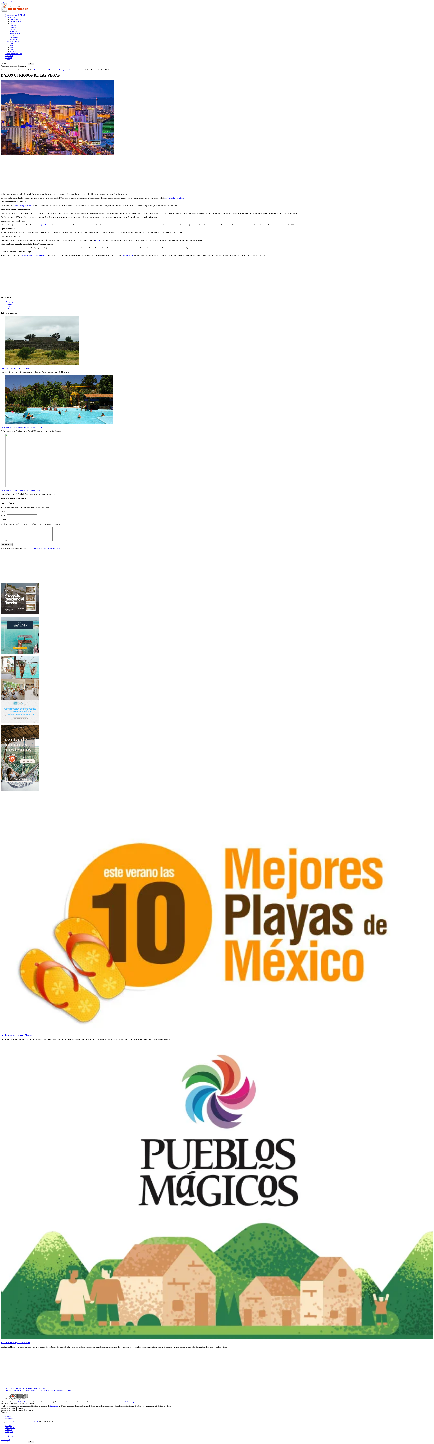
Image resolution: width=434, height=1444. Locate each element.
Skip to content (6, 2)
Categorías (9, 1432)
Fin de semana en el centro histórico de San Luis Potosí (20, 490)
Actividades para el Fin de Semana (66, 70)
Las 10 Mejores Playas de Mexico (16, 1035)
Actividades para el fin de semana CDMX (23, 1422)
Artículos (8, 1430)
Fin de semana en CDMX (43, 70)
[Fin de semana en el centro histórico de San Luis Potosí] (56, 486)
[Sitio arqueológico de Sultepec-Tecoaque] (42, 364)
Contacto (8, 1426)
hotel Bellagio (128, 255)
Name (4, 511)
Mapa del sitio (10, 1428)
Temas (7, 1434)
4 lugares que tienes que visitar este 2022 (25, 1388)
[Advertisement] (217, 171)
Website (4, 520)
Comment (5, 540)
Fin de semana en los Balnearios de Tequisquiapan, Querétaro (23, 427)
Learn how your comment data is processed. (44, 548)
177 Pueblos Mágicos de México (15, 1342)
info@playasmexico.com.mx (15, 1436)
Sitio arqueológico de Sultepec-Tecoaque (15, 368)
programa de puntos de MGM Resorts (33, 255)
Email (3, 516)
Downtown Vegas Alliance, (22, 206)
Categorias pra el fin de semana (12, 1410)
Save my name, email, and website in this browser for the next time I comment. (32, 524)
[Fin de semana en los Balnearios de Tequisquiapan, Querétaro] (59, 423)
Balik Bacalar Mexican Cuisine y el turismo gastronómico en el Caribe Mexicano (38, 1390)
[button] (7, 60)
